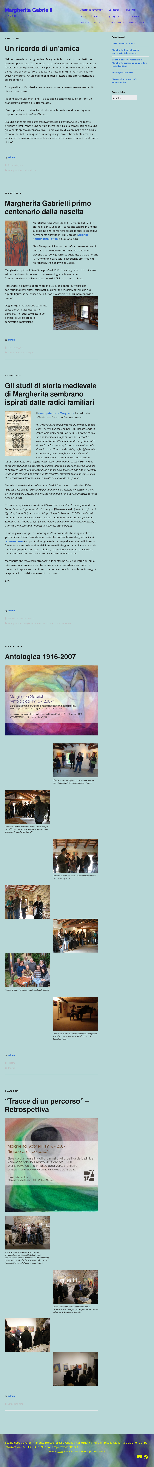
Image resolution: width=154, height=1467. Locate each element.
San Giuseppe (27, 352)
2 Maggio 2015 (13, 375)
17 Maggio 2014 (13, 646)
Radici (31, 618)
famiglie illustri (30, 623)
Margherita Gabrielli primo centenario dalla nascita (48, 207)
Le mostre (134, 16)
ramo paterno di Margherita (56, 413)
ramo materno (14, 541)
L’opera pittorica (114, 16)
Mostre (11, 1067)
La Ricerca (114, 9)
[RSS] (146, 1456)
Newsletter (129, 9)
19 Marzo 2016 (13, 193)
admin (11, 157)
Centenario (13, 352)
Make (60, 1451)
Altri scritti (99, 22)
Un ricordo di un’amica (42, 48)
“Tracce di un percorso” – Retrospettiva (47, 1105)
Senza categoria (15, 165)
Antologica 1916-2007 (40, 656)
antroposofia (14, 170)
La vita (82, 16)
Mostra (11, 1062)
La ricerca (84, 22)
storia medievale (63, 623)
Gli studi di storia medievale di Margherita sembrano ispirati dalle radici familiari (51, 393)
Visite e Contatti (137, 22)
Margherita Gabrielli (28, 9)
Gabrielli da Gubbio (17, 618)
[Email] (139, 1456)
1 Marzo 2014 (12, 1091)
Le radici (95, 16)
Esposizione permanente (91, 9)
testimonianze (30, 170)
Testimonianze (116, 22)
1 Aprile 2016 (12, 38)
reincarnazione (45, 623)
